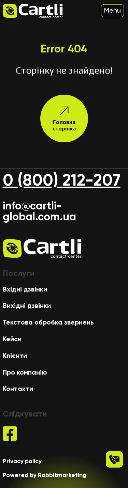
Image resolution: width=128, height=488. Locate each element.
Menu (112, 10)
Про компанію (25, 372)
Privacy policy (22, 461)
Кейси (12, 339)
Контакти (18, 389)
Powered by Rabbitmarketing (44, 475)
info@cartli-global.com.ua (39, 211)
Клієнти (15, 356)
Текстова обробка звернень (48, 322)
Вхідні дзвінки (25, 289)
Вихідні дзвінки (27, 306)
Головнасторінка (64, 125)
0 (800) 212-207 (61, 180)
